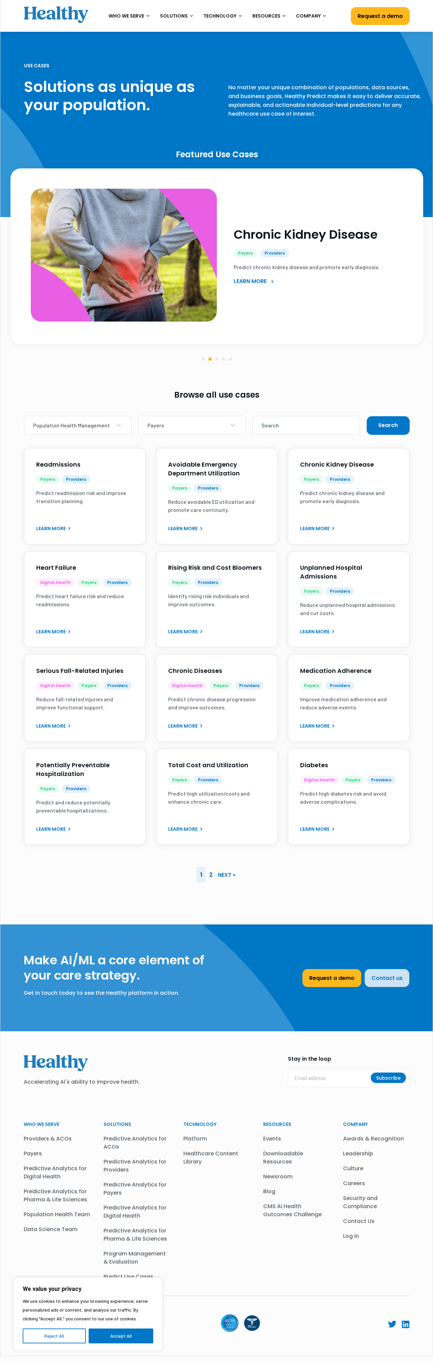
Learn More (251, 281)
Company (309, 16)
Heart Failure (56, 567)
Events (272, 1139)
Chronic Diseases (195, 670)
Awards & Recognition (373, 1139)
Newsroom (278, 1176)
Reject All (54, 1336)
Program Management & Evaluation (135, 1258)
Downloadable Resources (283, 1158)
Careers (354, 1183)
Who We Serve (127, 16)
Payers (33, 1153)
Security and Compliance (360, 1202)
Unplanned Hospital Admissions (331, 572)
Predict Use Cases (128, 1276)
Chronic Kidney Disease (306, 234)
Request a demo (380, 16)
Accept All (121, 1336)
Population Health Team (57, 1214)
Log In (351, 1236)
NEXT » (226, 875)
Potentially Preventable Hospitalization (73, 769)
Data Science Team (50, 1229)
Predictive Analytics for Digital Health (55, 1172)
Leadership (358, 1153)
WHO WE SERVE (41, 1124)
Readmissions (58, 464)
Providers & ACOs (48, 1139)
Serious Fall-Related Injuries (79, 670)
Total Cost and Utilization (208, 765)
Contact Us (358, 1221)
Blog (269, 1191)
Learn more (51, 528)
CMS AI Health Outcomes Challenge (292, 1210)
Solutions (174, 16)
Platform (195, 1139)
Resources (266, 16)
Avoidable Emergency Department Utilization (204, 468)
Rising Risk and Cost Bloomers (215, 567)
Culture (353, 1168)
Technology (220, 16)
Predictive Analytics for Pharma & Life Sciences (55, 1195)
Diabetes (314, 765)
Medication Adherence (335, 670)
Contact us (387, 978)
